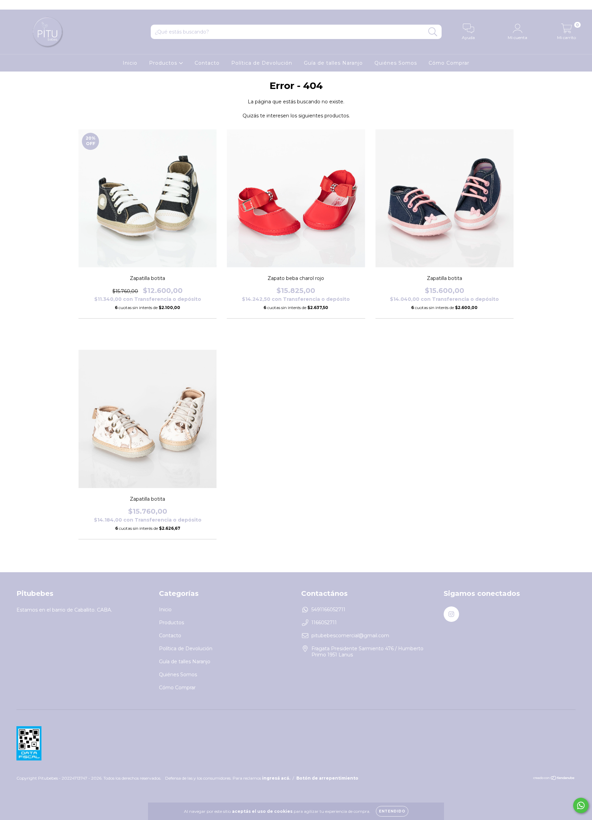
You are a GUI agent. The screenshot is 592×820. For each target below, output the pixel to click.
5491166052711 (328, 609)
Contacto (207, 63)
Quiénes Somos (395, 63)
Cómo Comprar (449, 63)
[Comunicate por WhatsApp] (581, 805)
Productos (164, 63)
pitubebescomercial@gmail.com (350, 635)
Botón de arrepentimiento (327, 778)
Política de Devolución (261, 63)
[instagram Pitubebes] (9, 5)
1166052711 (324, 622)
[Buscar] (433, 32)
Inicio (130, 63)
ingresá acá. (276, 778)
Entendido (392, 811)
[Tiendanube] (554, 778)
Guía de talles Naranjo (333, 63)
